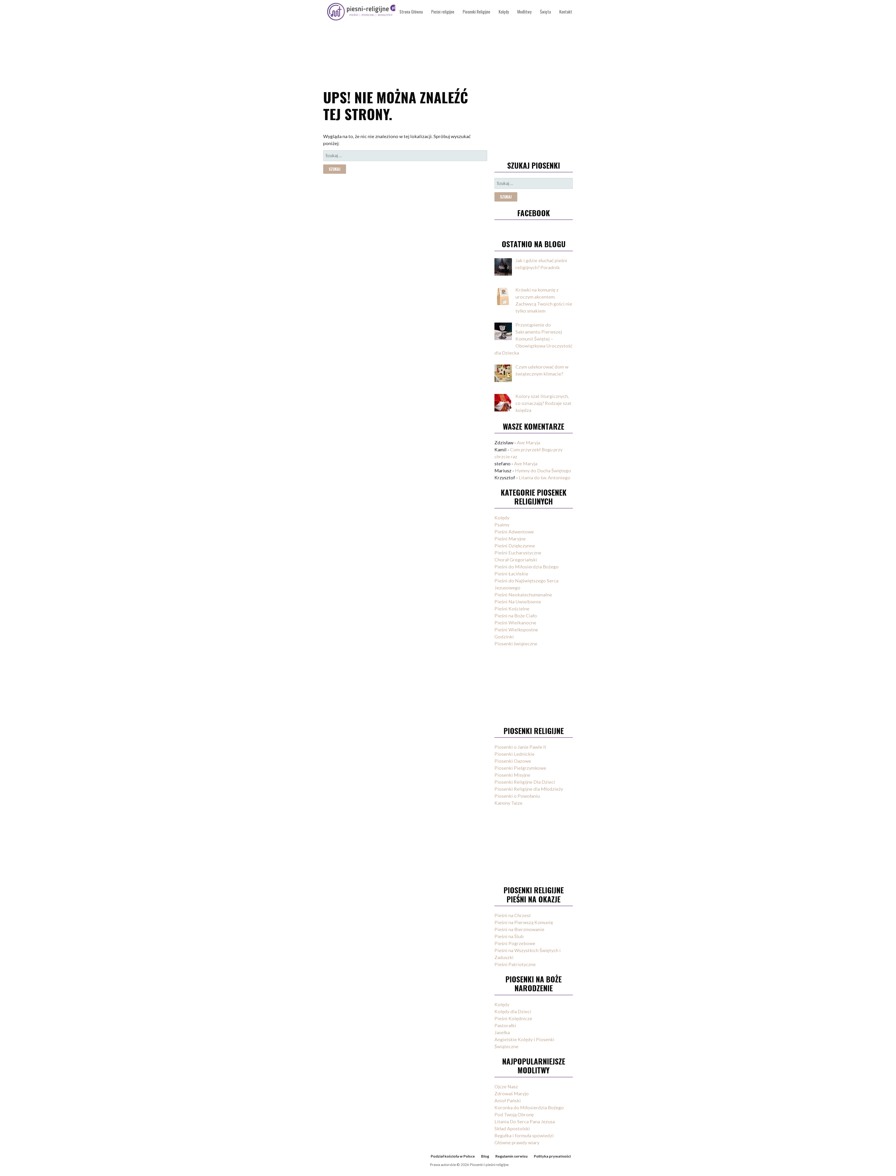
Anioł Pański (507, 1100)
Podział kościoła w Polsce (453, 1156)
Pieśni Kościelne (511, 608)
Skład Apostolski (512, 1128)
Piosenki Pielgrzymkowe (520, 768)
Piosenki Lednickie (514, 754)
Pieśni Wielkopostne (516, 629)
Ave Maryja (528, 442)
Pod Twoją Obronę (514, 1114)
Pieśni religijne (442, 12)
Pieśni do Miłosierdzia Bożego (526, 566)
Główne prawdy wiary (516, 1142)
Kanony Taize (508, 803)
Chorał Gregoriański (515, 559)
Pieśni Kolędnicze (513, 1018)
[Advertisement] (448, 42)
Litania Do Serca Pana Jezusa (524, 1121)
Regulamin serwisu (511, 1156)
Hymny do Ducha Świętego (543, 470)
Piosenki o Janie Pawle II (520, 747)
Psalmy (501, 524)
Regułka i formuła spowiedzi (524, 1135)
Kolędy (504, 12)
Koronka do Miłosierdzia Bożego (529, 1107)
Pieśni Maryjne (510, 538)
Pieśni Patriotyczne (515, 964)
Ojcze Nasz (506, 1086)
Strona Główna (411, 12)
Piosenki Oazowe (512, 761)
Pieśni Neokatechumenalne (523, 594)
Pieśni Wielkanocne (515, 622)
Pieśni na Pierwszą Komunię (523, 922)
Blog (485, 1156)
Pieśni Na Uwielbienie (517, 601)
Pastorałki (505, 1025)
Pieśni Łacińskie (511, 573)
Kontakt (565, 12)
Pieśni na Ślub (509, 936)
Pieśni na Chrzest (512, 915)
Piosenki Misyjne (512, 775)
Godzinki (504, 636)
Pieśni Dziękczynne (514, 545)
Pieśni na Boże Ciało (515, 615)
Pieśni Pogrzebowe (514, 943)
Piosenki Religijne (476, 12)
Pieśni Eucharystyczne (517, 552)
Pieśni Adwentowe (514, 531)
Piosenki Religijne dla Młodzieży (528, 789)
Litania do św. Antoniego (544, 477)
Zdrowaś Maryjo (511, 1093)
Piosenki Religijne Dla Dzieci (524, 782)
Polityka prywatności (552, 1156)
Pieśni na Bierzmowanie (519, 929)
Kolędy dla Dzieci (512, 1011)
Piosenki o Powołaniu (517, 796)
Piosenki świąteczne (515, 643)
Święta (545, 12)
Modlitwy (524, 12)
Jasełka (502, 1032)
